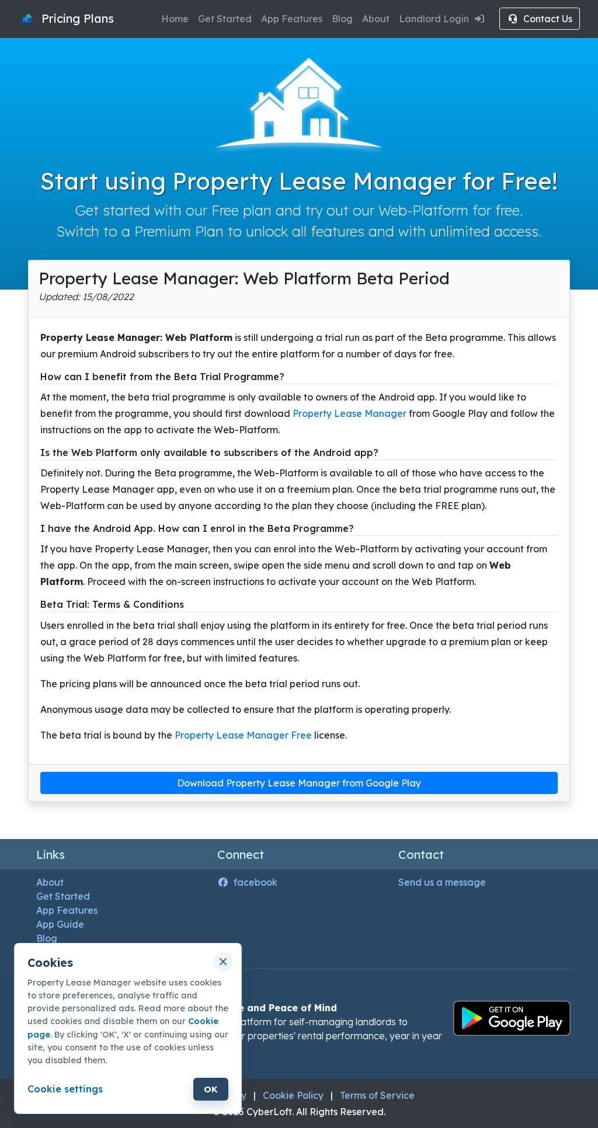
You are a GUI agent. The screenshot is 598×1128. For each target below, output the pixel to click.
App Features (291, 19)
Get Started (225, 19)
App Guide (60, 924)
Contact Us (547, 19)
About (376, 19)
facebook (255, 882)
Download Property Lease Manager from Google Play (299, 783)
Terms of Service (377, 1095)
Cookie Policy (293, 1095)
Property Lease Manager (351, 413)
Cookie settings (65, 1089)
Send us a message (442, 882)
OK (211, 1089)
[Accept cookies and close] (223, 962)
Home (175, 19)
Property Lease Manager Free (243, 735)
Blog (342, 19)
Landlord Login (434, 19)
